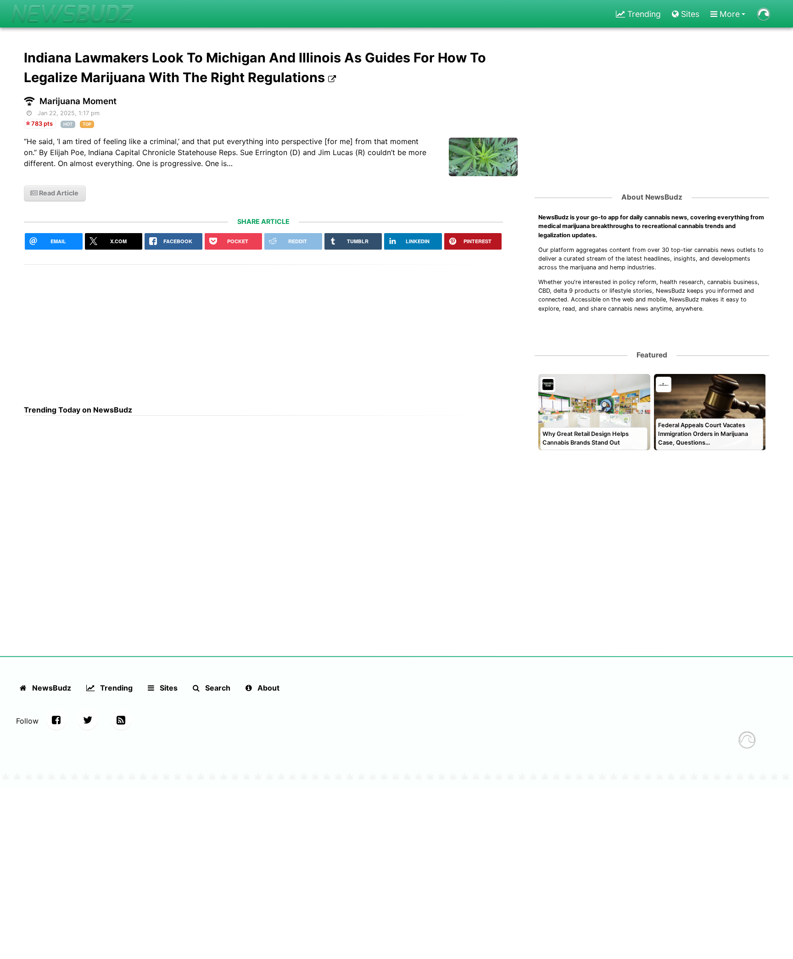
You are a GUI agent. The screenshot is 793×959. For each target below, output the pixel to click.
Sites (689, 14)
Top (87, 124)
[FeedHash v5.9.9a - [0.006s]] (747, 741)
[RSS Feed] (121, 720)
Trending (643, 14)
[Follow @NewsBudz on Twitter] (88, 720)
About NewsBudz (651, 197)
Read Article (58, 193)
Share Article (263, 221)
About (267, 687)
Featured (652, 355)
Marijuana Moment (78, 101)
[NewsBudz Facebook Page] (56, 720)
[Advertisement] (263, 329)
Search (216, 687)
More (728, 14)
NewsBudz (50, 687)
